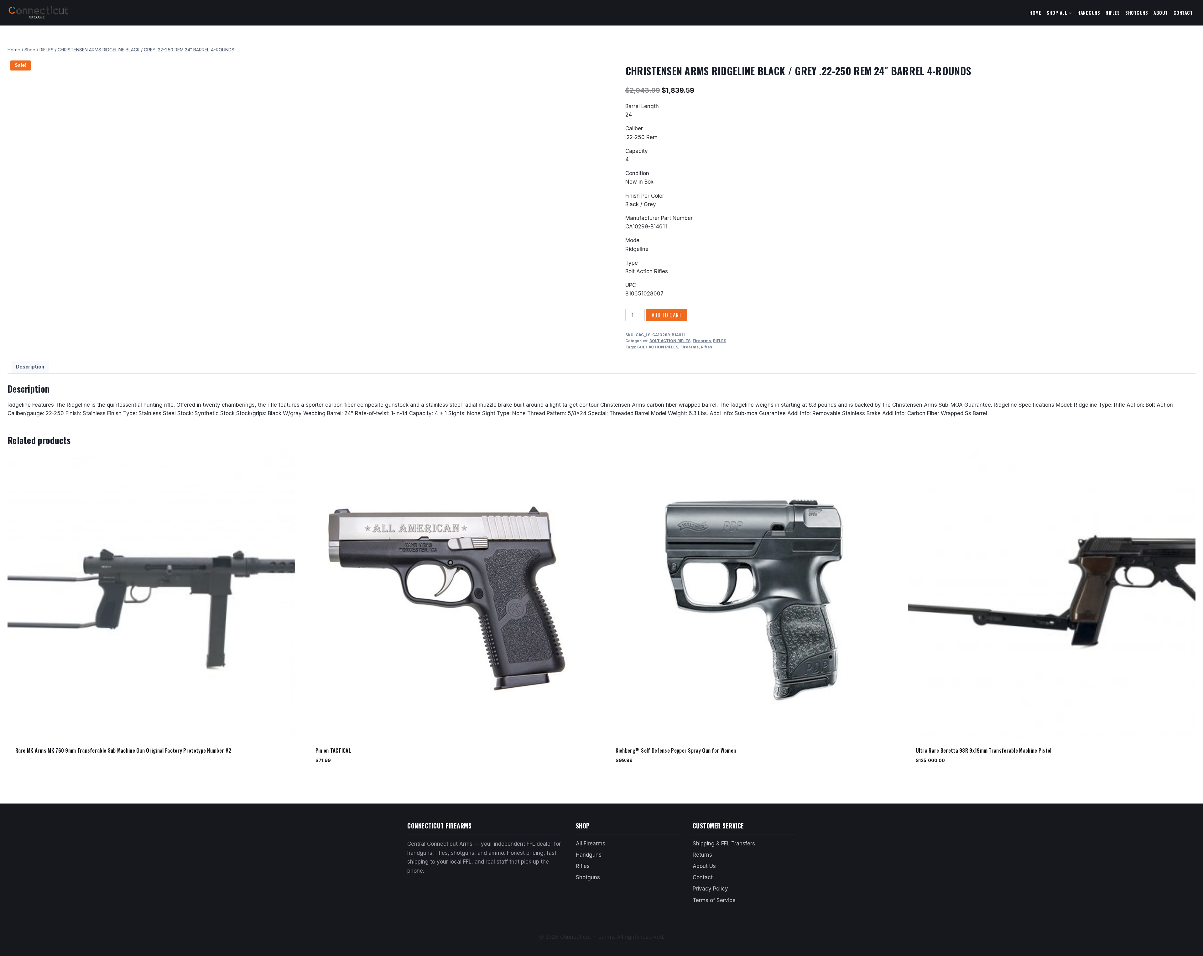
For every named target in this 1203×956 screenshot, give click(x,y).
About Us (704, 866)
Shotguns (1136, 12)
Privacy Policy (710, 888)
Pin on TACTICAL (333, 750)
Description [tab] (30, 367)
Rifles (1113, 12)
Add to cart (667, 315)
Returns (702, 855)
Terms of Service (714, 900)
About (1161, 12)
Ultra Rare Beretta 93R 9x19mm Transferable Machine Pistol (984, 750)
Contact (1183, 12)
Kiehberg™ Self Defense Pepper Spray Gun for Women (676, 750)
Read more (27, 770)
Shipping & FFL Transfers (724, 843)
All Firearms (590, 843)
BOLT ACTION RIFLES (669, 340)
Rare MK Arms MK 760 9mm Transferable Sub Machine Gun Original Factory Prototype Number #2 (123, 750)
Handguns (1088, 12)
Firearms (702, 340)
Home (1035, 12)
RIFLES (719, 340)
